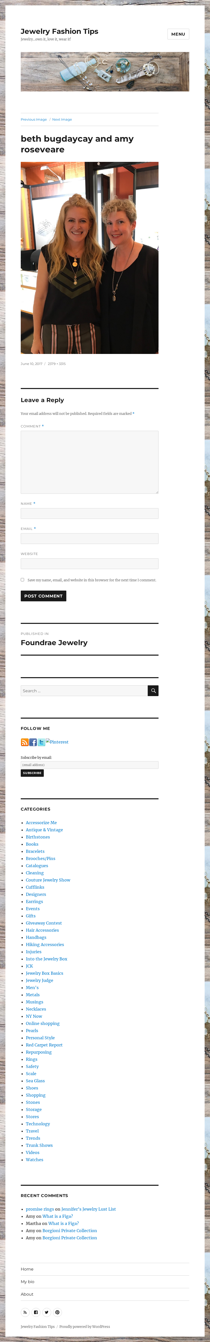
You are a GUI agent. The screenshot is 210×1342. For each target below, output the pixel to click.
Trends (33, 1138)
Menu (178, 34)
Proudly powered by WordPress (84, 1327)
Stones (33, 1102)
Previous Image (34, 119)
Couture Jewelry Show (48, 880)
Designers (36, 894)
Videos (32, 1152)
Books (32, 844)
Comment (32, 426)
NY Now (34, 1016)
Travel (32, 1131)
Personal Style (40, 1037)
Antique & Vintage (44, 829)
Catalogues (37, 865)
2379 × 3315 (57, 364)
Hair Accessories (42, 930)
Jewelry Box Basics (44, 973)
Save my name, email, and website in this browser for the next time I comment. (92, 580)
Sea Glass (35, 1080)
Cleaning (35, 872)
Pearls (32, 1030)
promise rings (40, 1209)
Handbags (36, 937)
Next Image (62, 119)
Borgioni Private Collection (70, 1230)
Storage (34, 1109)
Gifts (31, 915)
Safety (32, 1066)
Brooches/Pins (40, 858)
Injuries (33, 951)
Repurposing (39, 1052)
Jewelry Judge (39, 980)
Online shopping (43, 1023)
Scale (31, 1073)
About (27, 1294)
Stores (32, 1116)
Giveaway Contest (44, 923)
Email (28, 529)
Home (27, 1269)
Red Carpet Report (44, 1044)
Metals (33, 994)
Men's (32, 987)
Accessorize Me (41, 822)
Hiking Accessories (45, 944)
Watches (34, 1159)
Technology (38, 1123)
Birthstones (38, 837)
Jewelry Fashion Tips (59, 31)
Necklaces (36, 1009)
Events (33, 908)
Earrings (34, 901)
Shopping (36, 1095)
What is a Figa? (58, 1216)
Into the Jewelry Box (46, 958)
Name (28, 503)
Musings (34, 1001)
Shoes (32, 1088)
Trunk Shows (39, 1145)
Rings (31, 1059)
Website (29, 554)
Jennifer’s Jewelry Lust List (88, 1209)
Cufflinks (35, 887)
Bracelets (35, 851)
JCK (29, 966)
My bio (27, 1281)
